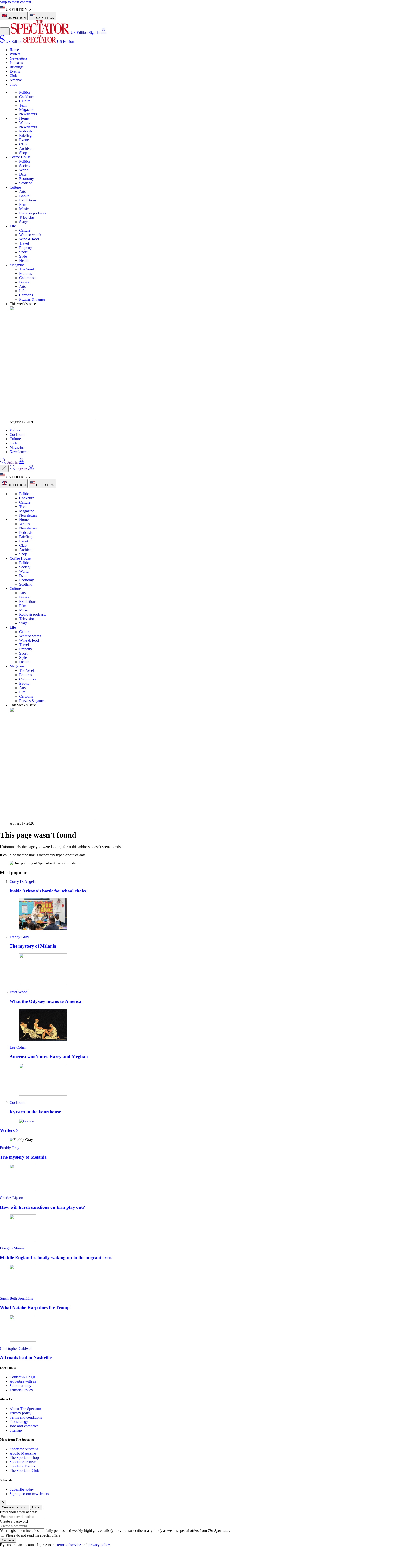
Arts (22, 192)
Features (25, 273)
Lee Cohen (18, 1047)
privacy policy (99, 1545)
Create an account (14, 1507)
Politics (24, 92)
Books (24, 196)
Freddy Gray (19, 937)
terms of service (69, 1545)
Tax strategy (19, 1422)
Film (22, 204)
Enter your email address (18, 1512)
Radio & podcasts (32, 213)
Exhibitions (27, 200)
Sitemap (16, 1430)
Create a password (14, 1521)
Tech (23, 105)
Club (13, 76)
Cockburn (26, 97)
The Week (27, 269)
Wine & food (29, 239)
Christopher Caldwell (16, 1348)
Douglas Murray (12, 1248)
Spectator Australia (24, 1449)
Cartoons (26, 295)
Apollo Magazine (23, 1453)
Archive (16, 80)
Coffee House (20, 157)
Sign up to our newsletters (29, 1494)
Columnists (27, 278)
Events (15, 71)
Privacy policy (20, 1413)
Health (24, 261)
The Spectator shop (24, 1457)
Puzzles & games (32, 299)
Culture (24, 101)
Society (24, 166)
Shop (13, 84)
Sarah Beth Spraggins (16, 1298)
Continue (8, 1540)
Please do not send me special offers (33, 1535)
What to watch (30, 235)
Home (14, 50)
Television (27, 217)
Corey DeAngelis (23, 882)
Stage (23, 222)
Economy (26, 179)
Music (24, 209)
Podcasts (16, 63)
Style (23, 256)
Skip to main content (15, 2)
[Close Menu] (4, 468)
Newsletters (18, 58)
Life (13, 226)
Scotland (25, 183)
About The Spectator (25, 1409)
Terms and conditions (26, 1417)
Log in (36, 1507)
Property (25, 248)
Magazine (26, 110)
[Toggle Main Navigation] (5, 31)
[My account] (103, 32)
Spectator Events (22, 1466)
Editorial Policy (21, 1390)
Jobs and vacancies (24, 1426)
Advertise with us (23, 1381)
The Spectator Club (24, 1470)
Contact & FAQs (22, 1377)
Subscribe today (22, 1489)
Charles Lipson (11, 1198)
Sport (23, 252)
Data (22, 174)
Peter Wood (18, 992)
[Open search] (3, 462)
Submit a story (20, 1386)
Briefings (16, 67)
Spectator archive (23, 1462)
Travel (24, 243)
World (24, 170)
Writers (15, 54)
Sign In (94, 32)
